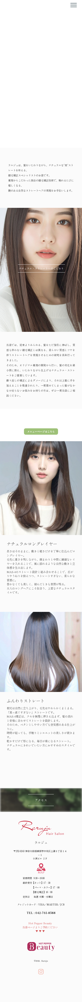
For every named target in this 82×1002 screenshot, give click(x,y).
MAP (41, 872)
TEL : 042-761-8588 (41, 913)
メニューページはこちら (41, 431)
